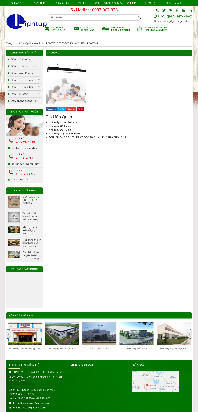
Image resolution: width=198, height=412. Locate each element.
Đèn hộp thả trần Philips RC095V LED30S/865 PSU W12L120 (52, 43)
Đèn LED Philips (20, 59)
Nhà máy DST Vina (60, 129)
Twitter (61, 109)
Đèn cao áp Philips (22, 73)
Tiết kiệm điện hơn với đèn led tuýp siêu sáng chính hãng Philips (30, 216)
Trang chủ (18, 3)
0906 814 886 (24, 158)
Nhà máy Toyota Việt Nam (64, 133)
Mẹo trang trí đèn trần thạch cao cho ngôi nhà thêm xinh (31, 243)
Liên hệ (150, 3)
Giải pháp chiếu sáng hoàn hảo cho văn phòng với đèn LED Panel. (30, 255)
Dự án (82, 3)
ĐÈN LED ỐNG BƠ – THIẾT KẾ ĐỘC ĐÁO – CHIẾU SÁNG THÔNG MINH (89, 137)
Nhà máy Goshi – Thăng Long (25, 348)
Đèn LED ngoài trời (22, 86)
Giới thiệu (40, 3)
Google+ (71, 109)
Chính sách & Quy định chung (116, 3)
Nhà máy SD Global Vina (63, 122)
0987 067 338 (105, 9)
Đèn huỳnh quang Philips (25, 66)
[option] (24, 339)
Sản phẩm (63, 3)
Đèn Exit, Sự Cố (19, 93)
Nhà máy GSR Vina (60, 126)
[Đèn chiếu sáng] (26, 21)
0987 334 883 (25, 174)
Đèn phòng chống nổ (23, 100)
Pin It (80, 109)
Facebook (51, 109)
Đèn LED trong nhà (22, 80)
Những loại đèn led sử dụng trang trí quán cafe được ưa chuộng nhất (30, 230)
